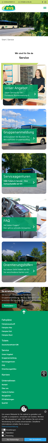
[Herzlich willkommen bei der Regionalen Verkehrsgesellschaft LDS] (8, 8)
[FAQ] (24, 217)
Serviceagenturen (8, 362)
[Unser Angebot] (24, 85)
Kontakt (5, 385)
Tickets (5, 341)
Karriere (6, 375)
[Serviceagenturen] (24, 173)
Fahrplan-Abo (7, 327)
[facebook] (42, 2)
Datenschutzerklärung (10, 426)
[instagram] (45, 2)
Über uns (5, 388)
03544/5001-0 (9, 2)
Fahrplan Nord (7, 335)
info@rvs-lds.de (26, 2)
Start (4, 40)
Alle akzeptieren (35, 439)
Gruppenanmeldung (9, 358)
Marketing (9, 436)
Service (11, 40)
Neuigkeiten (6, 396)
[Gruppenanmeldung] (24, 129)
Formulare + (9, 306)
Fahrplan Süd (7, 331)
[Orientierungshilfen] (24, 262)
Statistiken (10, 433)
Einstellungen (11, 430)
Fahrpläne (7, 320)
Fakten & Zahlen (8, 392)
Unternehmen (8, 381)
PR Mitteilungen (8, 399)
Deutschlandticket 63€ (10, 345)
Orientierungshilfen (9, 369)
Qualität (5, 403)
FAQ (3, 365)
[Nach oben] (24, 312)
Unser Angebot (7, 354)
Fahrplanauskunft (8, 324)
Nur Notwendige (13, 439)
